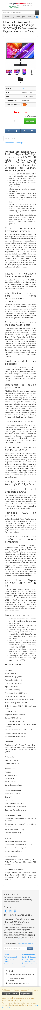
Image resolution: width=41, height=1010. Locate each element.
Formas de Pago (28, 959)
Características (10, 138)
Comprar (30, 121)
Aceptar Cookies (26, 994)
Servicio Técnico (9, 964)
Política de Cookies (29, 957)
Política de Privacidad (18, 939)
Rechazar (15, 994)
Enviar (30, 949)
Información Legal (28, 955)
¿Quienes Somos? (28, 962)
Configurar (6, 994)
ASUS (23, 88)
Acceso (17, 17)
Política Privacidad (10, 957)
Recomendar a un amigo (14, 143)
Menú (7, 17)
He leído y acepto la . (19, 943)
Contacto (28, 17)
